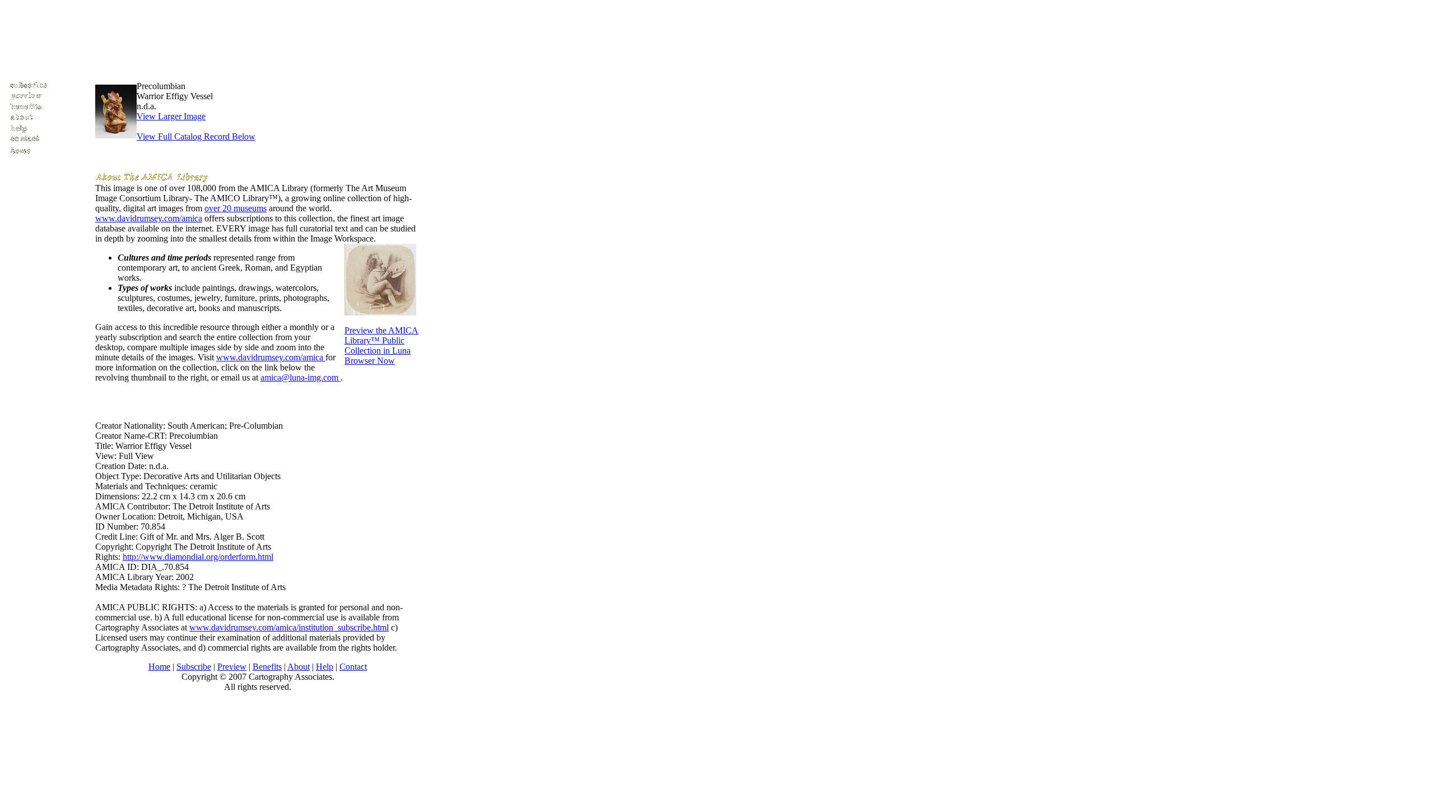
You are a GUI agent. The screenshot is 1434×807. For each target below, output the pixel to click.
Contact (353, 666)
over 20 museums (235, 208)
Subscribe (193, 666)
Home (159, 666)
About (298, 666)
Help (324, 666)
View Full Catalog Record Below (196, 136)
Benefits (267, 666)
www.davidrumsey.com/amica (148, 218)
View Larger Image (171, 116)
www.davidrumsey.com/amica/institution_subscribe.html (289, 627)
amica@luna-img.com (300, 377)
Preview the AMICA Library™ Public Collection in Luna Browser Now (381, 345)
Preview (231, 666)
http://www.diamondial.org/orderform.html (198, 557)
